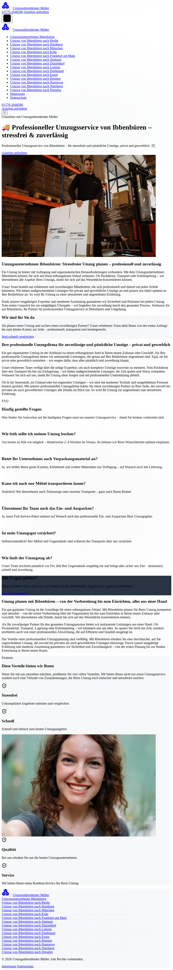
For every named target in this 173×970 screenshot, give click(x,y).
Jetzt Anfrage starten (15, 593)
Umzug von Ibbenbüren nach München (36, 48)
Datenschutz (18, 97)
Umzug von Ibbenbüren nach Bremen (35, 78)
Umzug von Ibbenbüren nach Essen (34, 75)
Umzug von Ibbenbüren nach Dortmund (37, 71)
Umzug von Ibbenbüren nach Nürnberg (36, 86)
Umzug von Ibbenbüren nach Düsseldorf (37, 63)
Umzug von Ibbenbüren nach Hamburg (36, 44)
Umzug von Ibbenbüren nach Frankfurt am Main (42, 56)
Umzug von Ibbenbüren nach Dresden (35, 90)
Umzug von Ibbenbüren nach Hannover (36, 82)
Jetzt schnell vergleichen (18, 336)
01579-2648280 (12, 12)
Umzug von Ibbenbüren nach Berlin (34, 40)
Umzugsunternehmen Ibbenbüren (32, 37)
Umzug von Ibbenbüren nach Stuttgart (35, 59)
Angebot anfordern (36, 12)
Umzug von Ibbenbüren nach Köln (33, 52)
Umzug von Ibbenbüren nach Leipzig (35, 67)
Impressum (17, 94)
